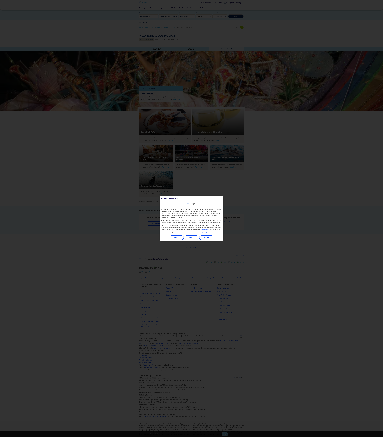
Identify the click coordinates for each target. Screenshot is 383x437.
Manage (191, 237)
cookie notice (205, 230)
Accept (176, 237)
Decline (206, 237)
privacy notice (206, 232)
